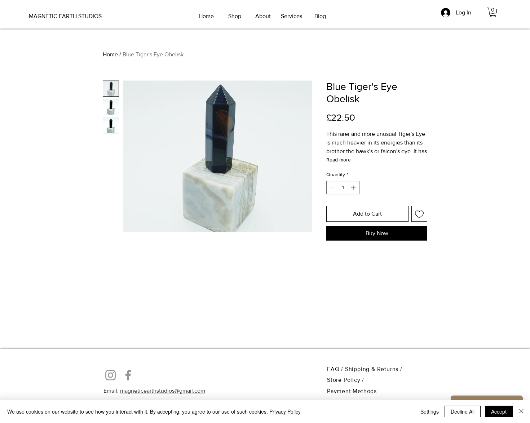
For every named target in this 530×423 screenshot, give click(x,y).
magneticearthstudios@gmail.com (162, 391)
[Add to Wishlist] (419, 214)
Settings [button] (429, 411)
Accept (499, 411)
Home (110, 54)
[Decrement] (331, 187)
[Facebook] (128, 375)
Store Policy (344, 380)
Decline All (462, 411)
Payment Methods (352, 391)
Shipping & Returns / (373, 369)
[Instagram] (110, 375)
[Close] (521, 411)
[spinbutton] (342, 187)
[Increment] (353, 187)
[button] (493, 12)
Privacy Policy (285, 411)
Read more (338, 160)
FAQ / (336, 369)
